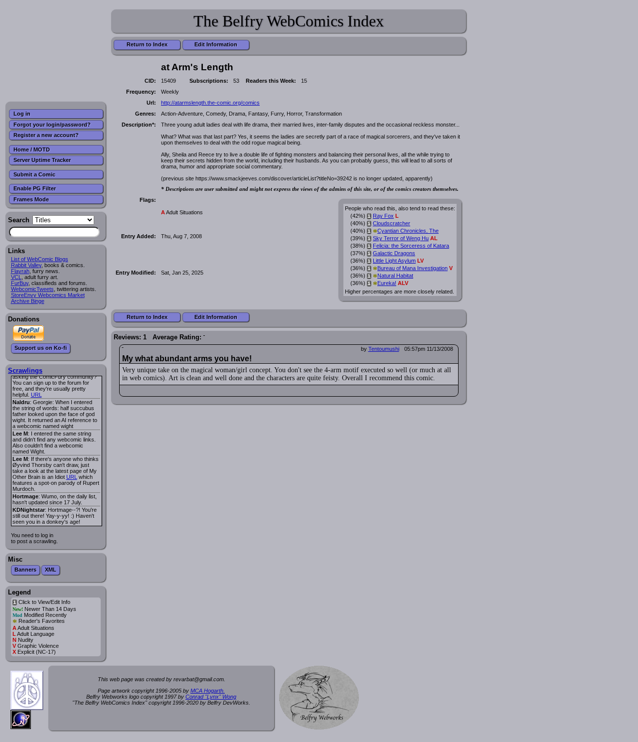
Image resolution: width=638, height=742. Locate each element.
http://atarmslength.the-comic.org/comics (210, 103)
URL (36, 395)
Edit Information (215, 44)
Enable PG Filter (34, 188)
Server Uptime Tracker (42, 160)
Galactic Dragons (394, 253)
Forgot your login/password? (52, 125)
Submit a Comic (34, 174)
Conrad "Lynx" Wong (210, 697)
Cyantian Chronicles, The (408, 231)
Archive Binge (27, 301)
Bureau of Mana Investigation (412, 268)
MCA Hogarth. (207, 691)
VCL (16, 277)
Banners (25, 570)
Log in (21, 114)
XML (50, 570)
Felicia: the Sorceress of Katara (411, 246)
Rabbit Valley (26, 265)
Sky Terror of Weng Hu (401, 238)
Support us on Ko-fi (40, 348)
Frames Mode (31, 199)
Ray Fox (383, 216)
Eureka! (386, 283)
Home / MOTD (31, 149)
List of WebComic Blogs (39, 259)
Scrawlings (25, 370)
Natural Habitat (395, 276)
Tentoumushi (383, 349)
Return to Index (147, 44)
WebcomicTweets (32, 289)
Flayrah (20, 271)
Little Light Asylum (394, 261)
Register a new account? (46, 135)
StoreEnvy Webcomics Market (48, 295)
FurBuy (19, 283)
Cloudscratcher (391, 223)
